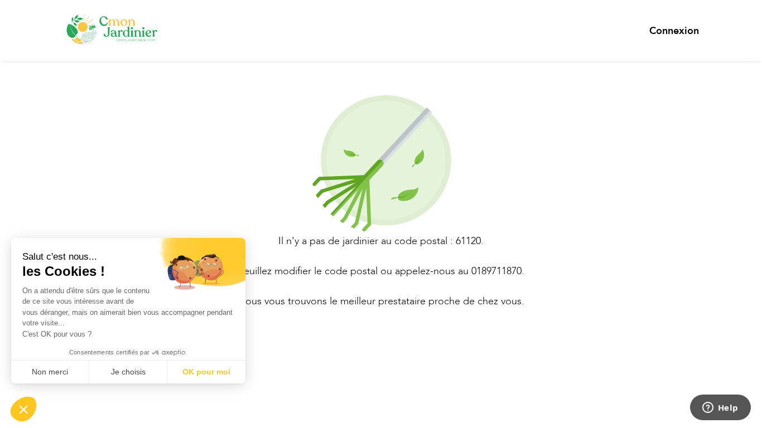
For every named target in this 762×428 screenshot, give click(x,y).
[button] (23, 409)
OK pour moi (206, 371)
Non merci (50, 371)
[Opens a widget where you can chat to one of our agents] (720, 408)
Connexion (674, 31)
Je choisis (128, 371)
